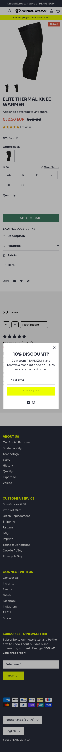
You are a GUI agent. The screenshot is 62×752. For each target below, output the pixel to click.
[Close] (54, 347)
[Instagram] (33, 402)
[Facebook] (28, 402)
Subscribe (31, 391)
